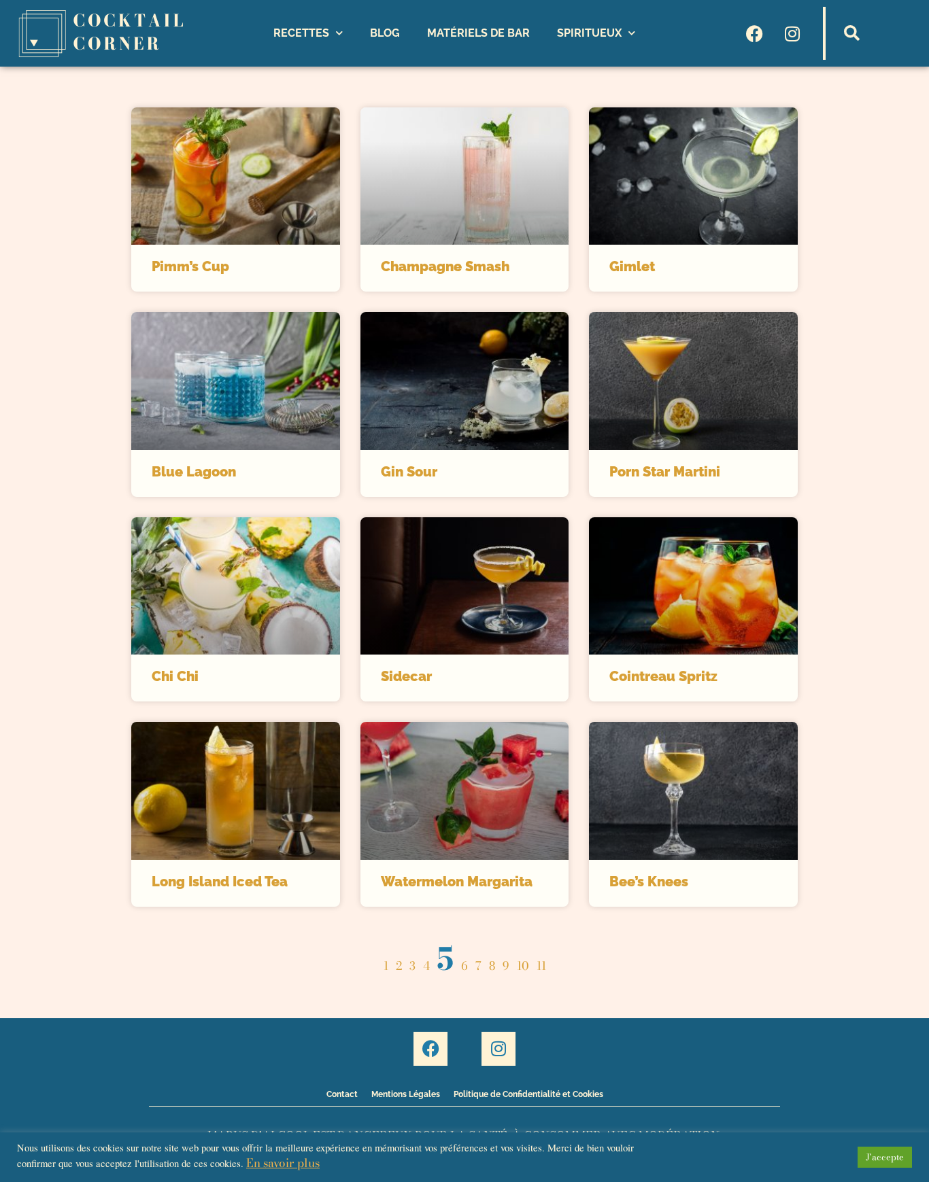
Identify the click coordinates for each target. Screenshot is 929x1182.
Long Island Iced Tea (220, 881)
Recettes (301, 33)
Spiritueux (589, 33)
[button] (852, 33)
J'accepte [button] (885, 1157)
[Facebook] (755, 33)
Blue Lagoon (194, 472)
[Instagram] (792, 33)
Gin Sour (409, 472)
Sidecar (406, 676)
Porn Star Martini (664, 472)
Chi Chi (175, 676)
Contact (342, 1094)
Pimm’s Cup (190, 266)
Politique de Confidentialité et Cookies (528, 1094)
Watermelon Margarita (457, 881)
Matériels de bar (478, 33)
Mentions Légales (405, 1094)
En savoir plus (283, 1163)
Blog (385, 33)
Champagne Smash (445, 266)
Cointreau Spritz (663, 676)
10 (523, 966)
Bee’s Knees (648, 881)
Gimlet (632, 266)
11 (541, 966)
